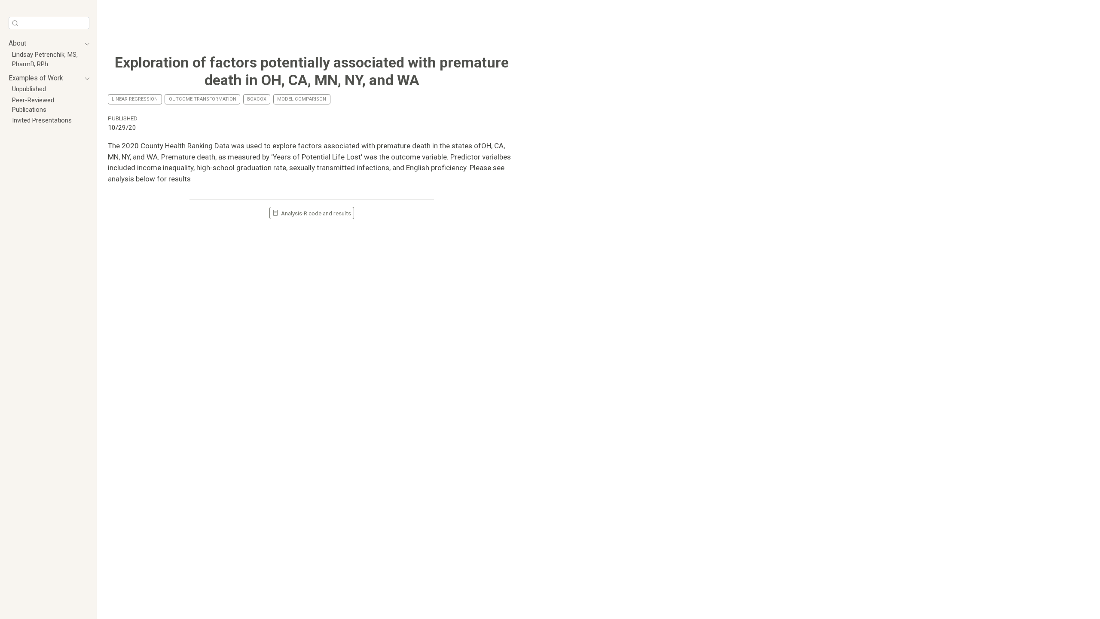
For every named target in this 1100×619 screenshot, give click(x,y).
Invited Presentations (42, 120)
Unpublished (29, 89)
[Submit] (15, 22)
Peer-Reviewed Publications (33, 104)
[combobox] (49, 23)
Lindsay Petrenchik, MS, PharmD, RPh (45, 59)
